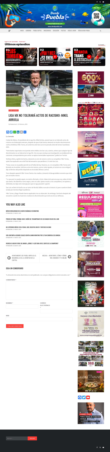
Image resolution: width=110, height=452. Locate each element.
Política (63, 31)
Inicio (22, 31)
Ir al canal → (101, 44)
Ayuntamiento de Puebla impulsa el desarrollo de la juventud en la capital (24, 257)
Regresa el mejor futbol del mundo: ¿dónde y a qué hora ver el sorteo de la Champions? (32, 243)
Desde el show (72, 31)
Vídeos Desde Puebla (84, 31)
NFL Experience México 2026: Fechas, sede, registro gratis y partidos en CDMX (28, 227)
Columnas (82, 414)
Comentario (11, 280)
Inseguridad (47, 31)
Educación (56, 31)
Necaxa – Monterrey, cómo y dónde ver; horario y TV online (54, 256)
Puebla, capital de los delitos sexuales (90, 418)
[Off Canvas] (9, 30)
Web (7, 316)
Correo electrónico (44, 305)
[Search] (100, 31)
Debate (89, 414)
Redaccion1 (13, 124)
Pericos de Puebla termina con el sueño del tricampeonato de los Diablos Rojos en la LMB (32, 219)
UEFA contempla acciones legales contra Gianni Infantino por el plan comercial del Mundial (33, 235)
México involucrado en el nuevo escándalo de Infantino (22, 211)
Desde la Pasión (13, 110)
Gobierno (28, 31)
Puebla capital (37, 31)
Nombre (9, 303)
